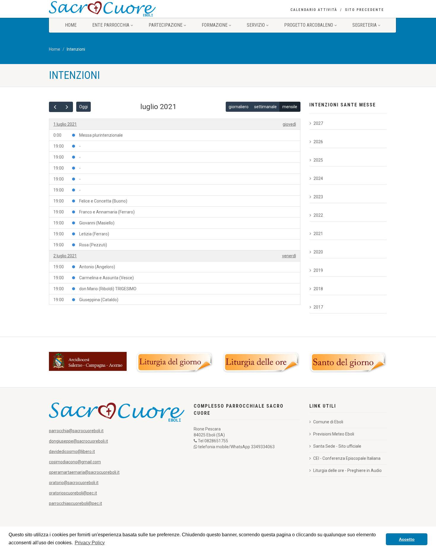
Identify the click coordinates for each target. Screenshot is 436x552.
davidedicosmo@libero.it (72, 451)
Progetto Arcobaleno (308, 25)
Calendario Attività (313, 10)
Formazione (214, 25)
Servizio (256, 25)
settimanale (265, 106)
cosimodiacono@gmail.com (75, 462)
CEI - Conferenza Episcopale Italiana (347, 458)
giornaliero (239, 106)
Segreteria (364, 25)
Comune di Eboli (328, 421)
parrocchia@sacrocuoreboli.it (76, 430)
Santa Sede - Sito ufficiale (337, 446)
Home (71, 25)
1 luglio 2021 (65, 124)
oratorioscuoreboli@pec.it (73, 493)
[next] (67, 107)
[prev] (55, 107)
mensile (289, 106)
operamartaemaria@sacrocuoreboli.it (84, 472)
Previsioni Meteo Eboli (333, 434)
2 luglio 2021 (65, 255)
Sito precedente (364, 10)
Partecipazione (165, 25)
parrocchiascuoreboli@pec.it (75, 503)
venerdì (289, 255)
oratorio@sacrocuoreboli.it (73, 482)
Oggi (83, 106)
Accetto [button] (407, 539)
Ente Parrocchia (110, 25)
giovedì (289, 124)
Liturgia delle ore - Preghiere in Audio (347, 470)
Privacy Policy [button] (90, 542)
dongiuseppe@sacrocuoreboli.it (78, 441)
